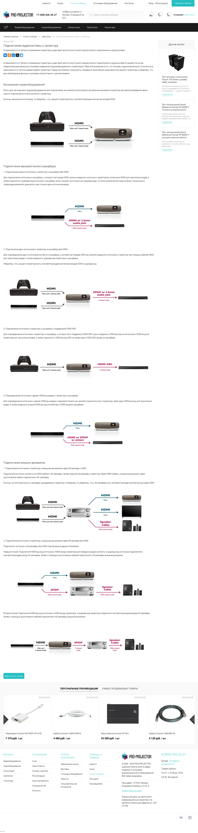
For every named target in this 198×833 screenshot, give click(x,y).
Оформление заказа (69, 764)
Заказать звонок (183, 3)
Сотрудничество (39, 786)
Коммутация (8, 771)
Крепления (8, 776)
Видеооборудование (12, 761)
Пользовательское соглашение (69, 785)
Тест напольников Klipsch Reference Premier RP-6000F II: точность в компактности (176, 107)
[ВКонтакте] (5, 55)
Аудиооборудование (12, 766)
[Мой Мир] (13, 55)
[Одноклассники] (9, 55)
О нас (34, 761)
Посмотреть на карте (132, 791)
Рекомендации (38, 776)
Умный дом (8, 781)
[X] (17, 55)
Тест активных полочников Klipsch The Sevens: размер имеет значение (174, 79)
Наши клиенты (38, 766)
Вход (151, 3)
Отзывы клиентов (40, 771)
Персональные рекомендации (79, 688)
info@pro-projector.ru (170, 762)
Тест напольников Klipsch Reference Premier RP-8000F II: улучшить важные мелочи (176, 135)
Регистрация (162, 3)
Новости (46, 3)
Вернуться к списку (14, 676)
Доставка (65, 769)
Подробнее (167, 94)
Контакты (129, 3)
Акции (60, 3)
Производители (96, 784)
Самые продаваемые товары (120, 688)
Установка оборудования (105, 3)
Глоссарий (93, 779)
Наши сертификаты (40, 781)
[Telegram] (21, 55)
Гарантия (65, 779)
